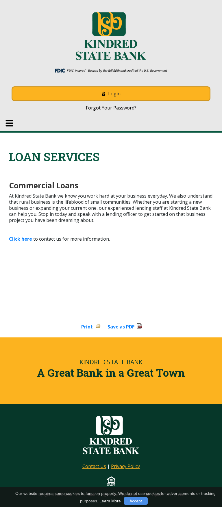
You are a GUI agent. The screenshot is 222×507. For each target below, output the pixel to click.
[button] (10, 123)
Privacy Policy (125, 466)
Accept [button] (136, 501)
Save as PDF (121, 327)
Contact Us (94, 466)
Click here (20, 239)
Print (87, 327)
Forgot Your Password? (111, 108)
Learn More (110, 501)
